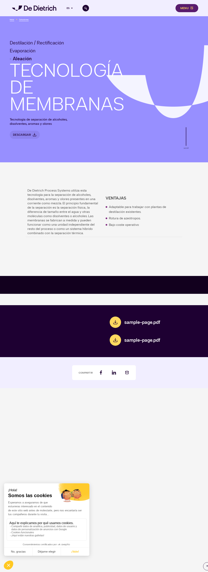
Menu (184, 8)
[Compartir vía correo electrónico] (127, 372)
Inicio (12, 19)
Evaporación (23, 51)
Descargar (22, 135)
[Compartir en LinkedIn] (114, 372)
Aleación (22, 59)
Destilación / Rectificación (37, 43)
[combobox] (70, 8)
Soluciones (24, 19)
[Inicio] (34, 8)
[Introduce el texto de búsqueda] (85, 8)
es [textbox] (68, 8)
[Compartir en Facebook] (101, 372)
